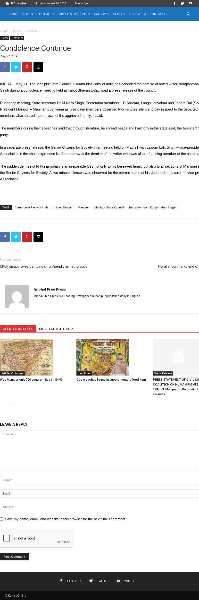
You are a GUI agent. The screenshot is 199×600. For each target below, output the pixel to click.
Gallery (100, 14)
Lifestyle (135, 14)
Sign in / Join (82, 3)
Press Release (163, 373)
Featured (45, 14)
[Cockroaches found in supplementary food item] (112, 357)
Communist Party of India (32, 207)
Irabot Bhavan (63, 207)
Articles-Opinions (72, 14)
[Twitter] (182, 3)
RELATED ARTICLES (18, 329)
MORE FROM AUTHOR (56, 329)
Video (117, 14)
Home (13, 14)
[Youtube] (190, 3)
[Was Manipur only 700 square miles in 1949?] (35, 357)
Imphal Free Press (50, 289)
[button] (188, 14)
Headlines (17, 38)
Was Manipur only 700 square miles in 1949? (31, 379)
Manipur (83, 207)
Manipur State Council (109, 207)
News (17, 31)
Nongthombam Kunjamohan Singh (152, 207)
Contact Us (159, 14)
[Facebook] (174, 3)
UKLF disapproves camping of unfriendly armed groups (44, 266)
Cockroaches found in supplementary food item (111, 379)
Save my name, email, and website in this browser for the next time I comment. (65, 519)
